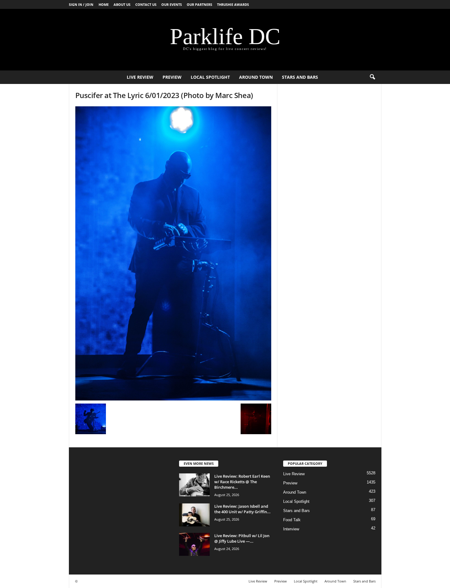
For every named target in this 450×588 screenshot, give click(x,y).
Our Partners (199, 4)
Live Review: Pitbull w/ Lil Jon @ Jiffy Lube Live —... (241, 538)
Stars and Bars (300, 77)
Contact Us (145, 4)
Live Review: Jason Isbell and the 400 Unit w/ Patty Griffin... (242, 508)
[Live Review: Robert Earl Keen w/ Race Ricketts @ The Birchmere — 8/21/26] (194, 484)
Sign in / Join (81, 4)
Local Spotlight (210, 77)
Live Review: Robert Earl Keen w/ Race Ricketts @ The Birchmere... (242, 481)
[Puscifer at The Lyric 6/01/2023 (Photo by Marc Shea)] (173, 253)
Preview (172, 77)
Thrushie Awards (233, 4)
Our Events (171, 4)
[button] (372, 77)
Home (104, 4)
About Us (122, 4)
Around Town (256, 77)
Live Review (140, 77)
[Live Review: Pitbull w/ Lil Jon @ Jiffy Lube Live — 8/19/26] (194, 544)
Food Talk (292, 520)
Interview (291, 529)
